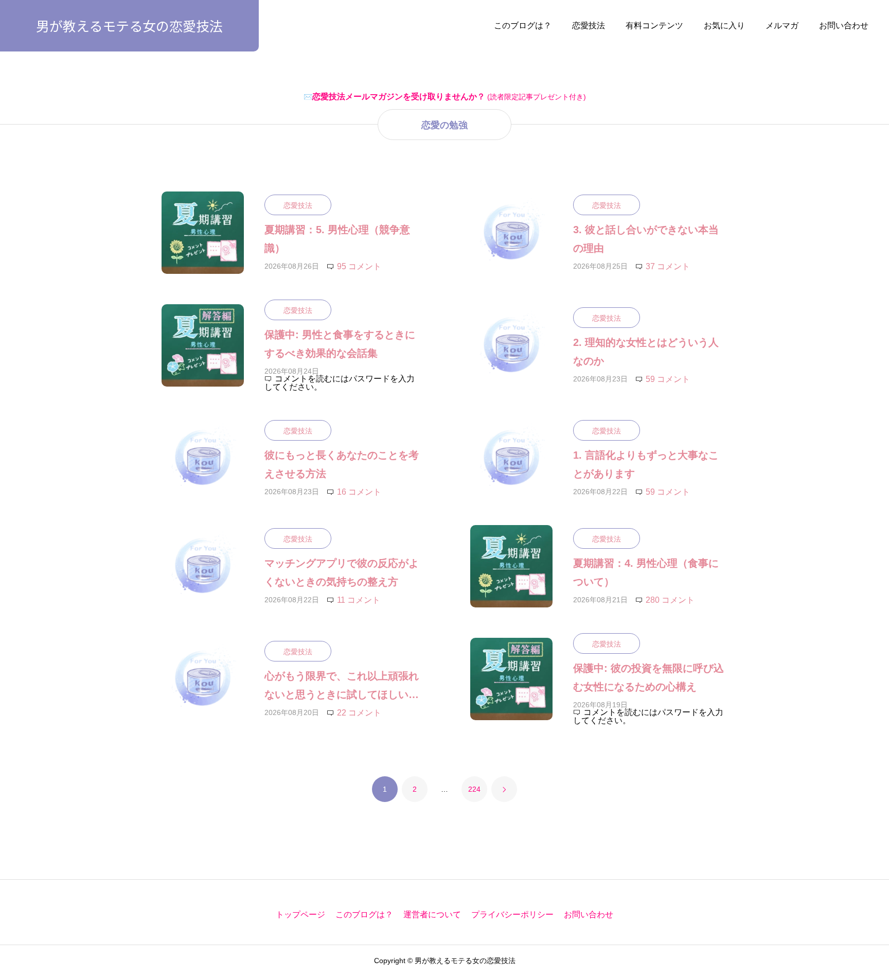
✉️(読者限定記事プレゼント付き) (445, 97)
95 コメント (359, 266)
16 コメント (359, 491)
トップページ (300, 914)
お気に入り (724, 25)
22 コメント (359, 712)
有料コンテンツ (654, 25)
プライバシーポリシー (512, 914)
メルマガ (782, 25)
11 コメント (358, 600)
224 (474, 789)
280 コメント (670, 600)
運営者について (432, 914)
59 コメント (668, 379)
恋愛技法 (588, 25)
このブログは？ (523, 25)
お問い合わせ (843, 25)
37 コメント (668, 266)
